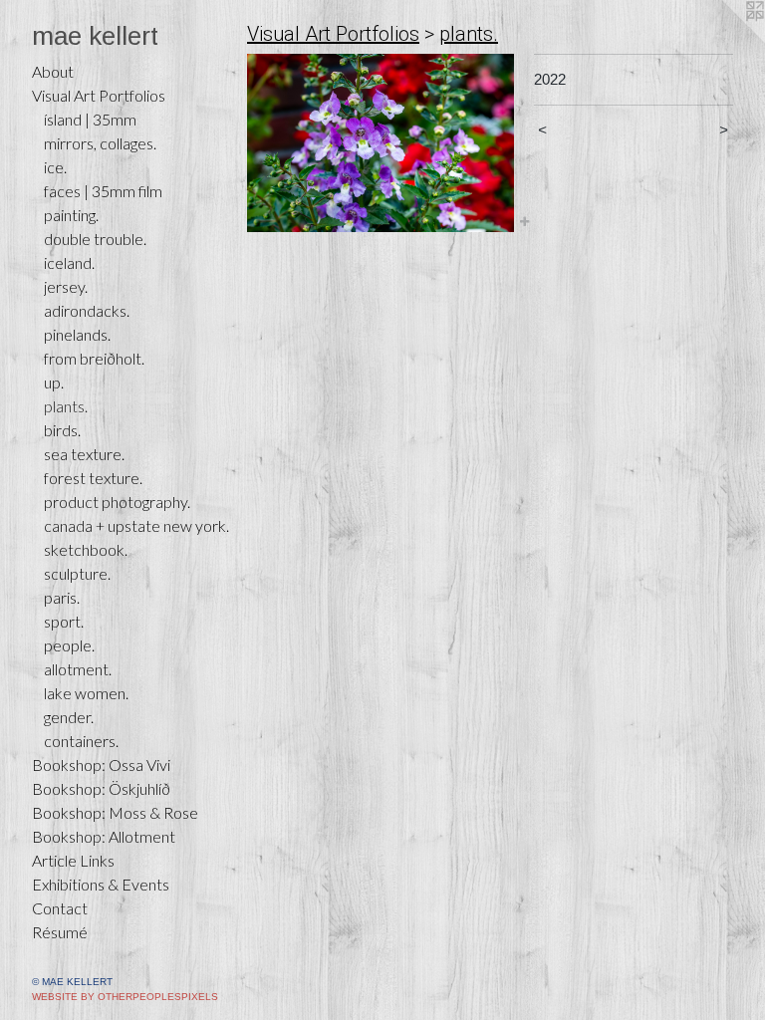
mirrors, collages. (100, 142)
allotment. (78, 668)
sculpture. (77, 573)
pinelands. (77, 334)
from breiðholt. (94, 358)
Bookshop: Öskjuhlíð (101, 788)
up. (54, 382)
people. (69, 645)
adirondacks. (86, 310)
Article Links (73, 860)
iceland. (69, 262)
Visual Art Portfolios (98, 95)
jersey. (66, 286)
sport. (64, 621)
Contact (60, 907)
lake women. (86, 692)
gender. (69, 716)
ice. (55, 166)
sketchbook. (86, 549)
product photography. (117, 501)
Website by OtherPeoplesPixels (125, 996)
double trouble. (95, 238)
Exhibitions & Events (100, 884)
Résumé (60, 931)
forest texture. (93, 477)
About (53, 71)
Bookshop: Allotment (103, 836)
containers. (81, 740)
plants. (66, 405)
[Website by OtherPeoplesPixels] (725, 40)
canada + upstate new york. (136, 525)
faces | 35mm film (103, 190)
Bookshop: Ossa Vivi (101, 764)
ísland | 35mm (90, 119)
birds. (62, 429)
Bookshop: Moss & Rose (115, 812)
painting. (71, 214)
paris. (62, 597)
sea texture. (84, 453)
